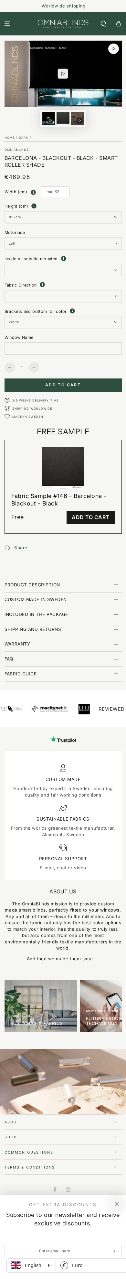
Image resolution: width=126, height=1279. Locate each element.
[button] (103, 24)
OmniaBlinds (17, 149)
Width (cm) (16, 191)
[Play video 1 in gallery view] (48, 118)
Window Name (19, 337)
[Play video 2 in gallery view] (77, 118)
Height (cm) (16, 206)
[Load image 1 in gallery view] (63, 118)
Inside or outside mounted (63, 259)
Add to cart (63, 384)
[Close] (116, 1204)
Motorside (15, 232)
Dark (23, 137)
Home (10, 137)
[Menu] (7, 24)
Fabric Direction (63, 285)
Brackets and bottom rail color (63, 311)
